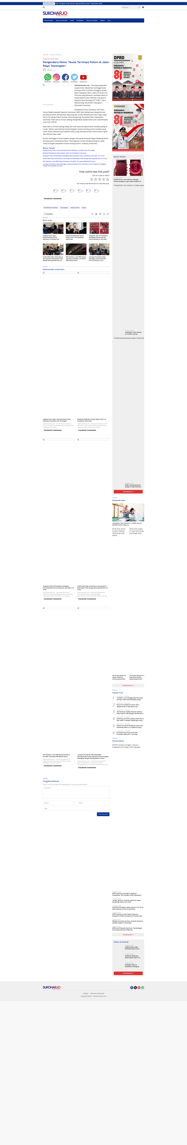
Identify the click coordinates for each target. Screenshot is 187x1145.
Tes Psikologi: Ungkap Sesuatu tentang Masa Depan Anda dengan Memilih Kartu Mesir (130, 712)
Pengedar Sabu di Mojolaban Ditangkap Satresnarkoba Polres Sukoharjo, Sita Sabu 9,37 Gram (74, 156)
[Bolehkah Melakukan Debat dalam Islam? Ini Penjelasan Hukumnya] (76, 228)
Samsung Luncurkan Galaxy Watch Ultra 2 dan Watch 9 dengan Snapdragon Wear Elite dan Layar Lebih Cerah (130, 719)
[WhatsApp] (142, 987)
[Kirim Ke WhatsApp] (107, 214)
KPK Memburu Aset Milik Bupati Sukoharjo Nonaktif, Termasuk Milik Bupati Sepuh (69, 161)
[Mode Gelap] (143, 7)
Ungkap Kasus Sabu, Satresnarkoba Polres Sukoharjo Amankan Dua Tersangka (69, 150)
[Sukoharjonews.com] (55, 14)
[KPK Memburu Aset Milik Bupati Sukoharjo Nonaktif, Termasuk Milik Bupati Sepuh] (76, 249)
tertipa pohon (75, 208)
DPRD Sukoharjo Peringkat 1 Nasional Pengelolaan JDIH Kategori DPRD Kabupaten (126, 894)
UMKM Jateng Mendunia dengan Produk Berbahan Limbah (133, 486)
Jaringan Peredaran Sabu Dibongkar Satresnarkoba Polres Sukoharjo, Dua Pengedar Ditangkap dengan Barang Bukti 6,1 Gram (74, 165)
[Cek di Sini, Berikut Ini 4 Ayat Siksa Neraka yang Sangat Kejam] (136, 601)
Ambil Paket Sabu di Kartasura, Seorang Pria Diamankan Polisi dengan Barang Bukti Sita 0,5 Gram (75, 158)
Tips (109, 20)
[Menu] (44, 7)
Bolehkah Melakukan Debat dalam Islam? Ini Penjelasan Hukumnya (64, 153)
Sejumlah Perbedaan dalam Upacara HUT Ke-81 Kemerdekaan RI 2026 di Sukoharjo (127, 908)
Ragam (102, 20)
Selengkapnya (127, 491)
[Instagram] (139, 987)
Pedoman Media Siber (97, 993)
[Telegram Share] (104, 214)
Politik (72, 20)
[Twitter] (135, 987)
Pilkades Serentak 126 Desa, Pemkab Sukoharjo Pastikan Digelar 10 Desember (127, 922)
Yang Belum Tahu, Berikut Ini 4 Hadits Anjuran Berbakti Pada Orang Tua (133, 333)
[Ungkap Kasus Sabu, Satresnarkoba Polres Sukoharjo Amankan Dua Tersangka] (53, 228)
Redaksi (85, 993)
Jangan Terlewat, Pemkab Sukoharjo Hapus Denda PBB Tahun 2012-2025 (126, 901)
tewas (84, 208)
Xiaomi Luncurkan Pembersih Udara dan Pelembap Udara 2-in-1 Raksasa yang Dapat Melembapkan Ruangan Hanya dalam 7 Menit (130, 726)
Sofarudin (49, 69)
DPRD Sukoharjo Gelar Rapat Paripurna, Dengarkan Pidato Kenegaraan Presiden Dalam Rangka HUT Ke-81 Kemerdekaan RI (127, 915)
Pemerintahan (48, 20)
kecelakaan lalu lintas (51, 208)
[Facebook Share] (92, 214)
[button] (139, 7)
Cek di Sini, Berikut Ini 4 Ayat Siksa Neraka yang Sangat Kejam (136, 677)
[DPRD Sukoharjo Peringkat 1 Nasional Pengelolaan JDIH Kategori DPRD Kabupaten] (128, 817)
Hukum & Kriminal (61, 20)
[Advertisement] (93, 37)
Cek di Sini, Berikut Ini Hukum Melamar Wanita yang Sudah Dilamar (119, 677)
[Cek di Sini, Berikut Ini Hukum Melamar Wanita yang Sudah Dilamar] (119, 601)
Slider (57, 59)
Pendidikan (80, 20)
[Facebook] (131, 987)
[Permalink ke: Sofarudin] (44, 70)
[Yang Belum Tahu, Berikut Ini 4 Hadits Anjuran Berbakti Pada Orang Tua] (128, 512)
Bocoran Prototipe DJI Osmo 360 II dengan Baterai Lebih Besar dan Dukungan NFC (128, 705)
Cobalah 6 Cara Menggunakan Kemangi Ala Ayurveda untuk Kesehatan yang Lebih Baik (130, 698)
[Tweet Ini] (96, 214)
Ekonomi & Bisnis (91, 20)
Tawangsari (64, 208)
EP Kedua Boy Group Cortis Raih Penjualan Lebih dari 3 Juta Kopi (127, 733)
